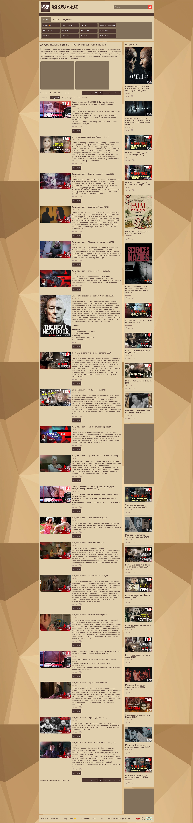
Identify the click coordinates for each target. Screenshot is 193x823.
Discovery (66, 36)
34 (105, 93)
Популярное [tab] (67, 20)
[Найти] (150, 7)
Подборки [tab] (46, 20)
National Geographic (69, 25)
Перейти (76, 130)
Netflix (65, 30)
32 (96, 93)
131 (115, 93)
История (104, 30)
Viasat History (105, 36)
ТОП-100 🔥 (48, 25)
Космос (84, 36)
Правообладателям (88, 818)
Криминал (47, 36)
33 (101, 93)
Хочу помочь (68, 818)
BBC (83, 25)
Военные (85, 30)
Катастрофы (48, 30)
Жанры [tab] (56, 20)
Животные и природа (107, 25)
